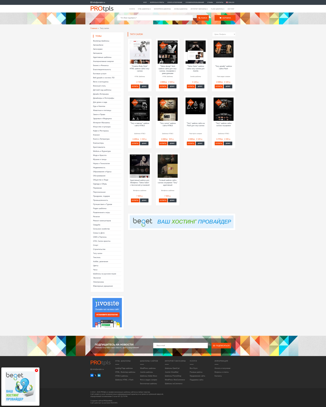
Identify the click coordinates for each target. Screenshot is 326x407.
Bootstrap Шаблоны (101, 41)
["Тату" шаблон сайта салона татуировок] (224, 109)
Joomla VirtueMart (171, 372)
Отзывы (210, 2)
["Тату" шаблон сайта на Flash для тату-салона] (196, 106)
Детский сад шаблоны (102, 90)
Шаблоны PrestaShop (173, 376)
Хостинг (231, 9)
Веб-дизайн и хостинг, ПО (103, 78)
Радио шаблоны (99, 208)
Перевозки (97, 188)
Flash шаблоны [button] (217, 9)
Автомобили (98, 45)
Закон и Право (99, 114)
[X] (95, 375)
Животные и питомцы (102, 110)
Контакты (219, 2)
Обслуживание (99, 176)
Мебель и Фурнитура (102, 151)
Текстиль (96, 257)
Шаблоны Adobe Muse (148, 376)
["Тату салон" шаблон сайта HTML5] (168, 109)
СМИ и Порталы (100, 237)
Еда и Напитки (99, 106)
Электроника (98, 282)
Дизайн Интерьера (101, 94)
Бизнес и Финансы (101, 65)
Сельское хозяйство (101, 229)
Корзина (226, 18)
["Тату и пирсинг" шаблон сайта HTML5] (140, 109)
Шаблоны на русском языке (104, 274)
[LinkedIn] (99, 375)
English (231, 2)
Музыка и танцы (99, 159)
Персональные (99, 192)
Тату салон (97, 253)
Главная (93, 28)
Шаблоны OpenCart (172, 368)
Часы (95, 270)
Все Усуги (193, 368)
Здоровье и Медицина (102, 118)
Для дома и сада (100, 102)
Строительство (99, 249)
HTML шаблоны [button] (144, 9)
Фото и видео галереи (148, 380)
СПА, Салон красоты (101, 241)
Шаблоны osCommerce (173, 384)
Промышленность (100, 200)
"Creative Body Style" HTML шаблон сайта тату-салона (140, 68)
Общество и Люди (100, 180)
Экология (97, 278)
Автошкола (97, 53)
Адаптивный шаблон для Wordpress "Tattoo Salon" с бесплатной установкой (140, 182)
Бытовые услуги (99, 74)
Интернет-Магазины (101, 123)
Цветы (95, 266)
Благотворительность (102, 69)
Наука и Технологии (101, 163)
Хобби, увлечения (100, 261)
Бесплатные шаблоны (148, 384)
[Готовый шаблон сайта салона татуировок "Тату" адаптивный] (168, 166)
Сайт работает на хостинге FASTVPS (103, 403)
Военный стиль (99, 86)
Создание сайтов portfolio (101, 401)
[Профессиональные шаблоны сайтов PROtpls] (105, 9)
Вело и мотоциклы (100, 82)
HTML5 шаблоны (121, 376)
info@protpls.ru (98, 2)
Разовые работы (196, 372)
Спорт (95, 245)
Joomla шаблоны (180, 9)
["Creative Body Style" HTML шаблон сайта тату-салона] (140, 52)
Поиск (203, 18)
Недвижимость (99, 167)
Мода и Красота (99, 155)
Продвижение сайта (197, 376)
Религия (96, 217)
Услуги (132, 9)
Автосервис (98, 49)
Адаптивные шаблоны (102, 57)
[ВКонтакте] (91, 375)
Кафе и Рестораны (101, 131)
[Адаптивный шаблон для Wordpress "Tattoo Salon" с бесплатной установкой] (140, 166)
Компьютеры (98, 143)
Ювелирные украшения (103, 286)
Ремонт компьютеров (102, 221)
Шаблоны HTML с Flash (124, 380)
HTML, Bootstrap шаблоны (125, 372)
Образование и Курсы (102, 172)
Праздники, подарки (101, 196)
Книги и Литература (101, 139)
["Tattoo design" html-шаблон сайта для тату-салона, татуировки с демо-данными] (168, 52)
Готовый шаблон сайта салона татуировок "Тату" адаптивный (168, 182)
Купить (135, 86)
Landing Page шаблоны (124, 368)
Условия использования (195, 2)
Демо (144, 86)
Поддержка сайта (196, 380)
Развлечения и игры (101, 212)
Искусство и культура (102, 127)
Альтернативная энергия (103, 61)
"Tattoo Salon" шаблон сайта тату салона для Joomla (195, 68)
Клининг (96, 135)
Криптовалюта (99, 147)
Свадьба (96, 225)
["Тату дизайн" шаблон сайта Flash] (224, 48)
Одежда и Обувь (100, 184)
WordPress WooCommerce (175, 380)
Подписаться (222, 346)
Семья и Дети (99, 233)
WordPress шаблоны (162, 9)
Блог (145, 2)
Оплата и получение (174, 2)
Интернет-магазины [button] (198, 9)
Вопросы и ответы (157, 2)
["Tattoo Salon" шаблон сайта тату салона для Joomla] (196, 52)
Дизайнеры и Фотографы (103, 98)
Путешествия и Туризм (102, 204)
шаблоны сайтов (130, 392)
